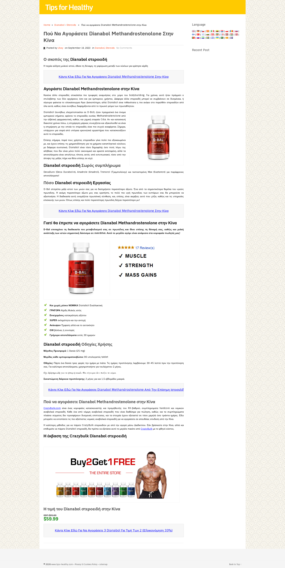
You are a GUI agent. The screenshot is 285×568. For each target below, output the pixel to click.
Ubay (60, 48)
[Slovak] (236, 31)
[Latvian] (226, 34)
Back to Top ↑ (235, 564)
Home (47, 24)
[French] (222, 34)
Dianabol (59, 24)
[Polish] (226, 31)
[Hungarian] (231, 34)
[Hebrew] (203, 34)
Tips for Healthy (69, 7)
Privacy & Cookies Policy (86, 564)
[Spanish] (207, 31)
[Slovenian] (203, 37)
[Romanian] (231, 31)
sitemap (103, 564)
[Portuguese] (193, 37)
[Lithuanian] (217, 31)
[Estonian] (217, 34)
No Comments (124, 48)
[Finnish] (193, 34)
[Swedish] (207, 37)
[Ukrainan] (217, 37)
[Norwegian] (236, 34)
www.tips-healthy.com (62, 564)
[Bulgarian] (207, 34)
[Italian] (212, 31)
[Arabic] (222, 37)
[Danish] (212, 34)
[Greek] (212, 37)
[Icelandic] (231, 37)
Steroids (71, 24)
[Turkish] (198, 34)
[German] (198, 31)
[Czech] (203, 31)
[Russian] (198, 37)
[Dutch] (222, 31)
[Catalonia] (226, 37)
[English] (193, 31)
